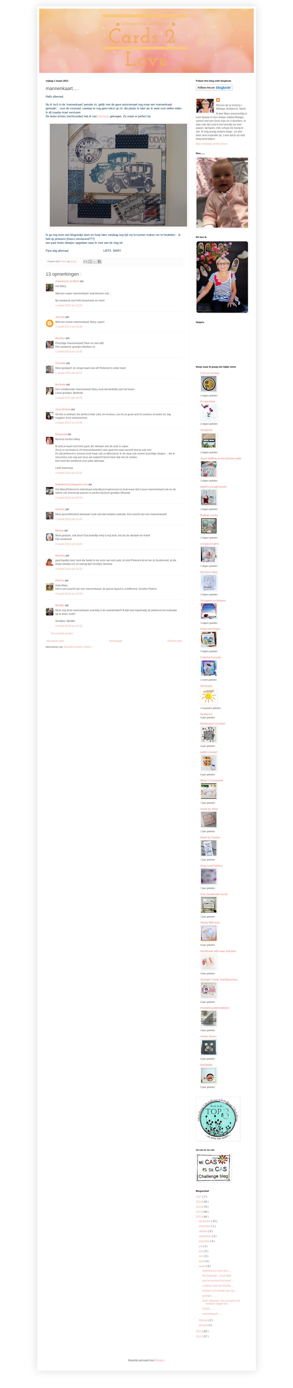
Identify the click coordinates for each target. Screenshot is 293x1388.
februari (203, 1320)
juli (201, 1246)
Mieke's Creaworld (211, 780)
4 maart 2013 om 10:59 (68, 593)
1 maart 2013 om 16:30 (68, 326)
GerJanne (206, 685)
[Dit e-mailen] (85, 261)
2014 (199, 1211)
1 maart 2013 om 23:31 (68, 472)
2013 (199, 1216)
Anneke (60, 509)
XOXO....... (208, 1308)
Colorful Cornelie (210, 657)
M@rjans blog (208, 572)
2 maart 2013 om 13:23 (68, 544)
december (205, 1221)
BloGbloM (206, 1064)
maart (202, 1266)
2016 (199, 1201)
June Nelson (63, 409)
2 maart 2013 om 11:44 (68, 519)
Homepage (115, 640)
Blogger (159, 1360)
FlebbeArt (206, 714)
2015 (199, 1206)
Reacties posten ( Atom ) (78, 646)
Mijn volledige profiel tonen (211, 143)
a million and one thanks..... (218, 1285)
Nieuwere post (55, 640)
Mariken (60, 338)
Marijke (60, 605)
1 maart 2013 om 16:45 (68, 351)
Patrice (60, 580)
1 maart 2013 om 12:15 (68, 305)
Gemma (60, 555)
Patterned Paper (210, 628)
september (205, 1236)
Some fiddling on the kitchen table (220, 458)
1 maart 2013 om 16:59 (68, 397)
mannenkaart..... (211, 1313)
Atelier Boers (208, 1036)
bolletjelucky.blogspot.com (71, 484)
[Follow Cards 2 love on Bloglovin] (214, 89)
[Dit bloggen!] (90, 261)
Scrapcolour (207, 401)
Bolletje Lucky (209, 515)
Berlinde (60, 384)
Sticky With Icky (210, 922)
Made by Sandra (210, 837)
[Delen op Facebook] (99, 261)
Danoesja (103, 116)
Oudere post (175, 640)
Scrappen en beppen (212, 600)
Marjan (59, 530)
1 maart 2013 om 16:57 (68, 372)
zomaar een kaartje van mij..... (219, 1290)
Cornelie (60, 363)
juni (201, 1251)
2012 (199, 1331)
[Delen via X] (95, 261)
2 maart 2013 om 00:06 (68, 497)
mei (201, 1256)
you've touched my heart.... (217, 1280)
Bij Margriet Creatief (212, 723)
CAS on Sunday (209, 373)
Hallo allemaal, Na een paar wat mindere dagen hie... (221, 1302)
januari (203, 1325)
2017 (199, 1196)
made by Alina (209, 809)
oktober (203, 1231)
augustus (204, 1241)
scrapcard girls (209, 543)
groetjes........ (209, 1295)
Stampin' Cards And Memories (219, 979)
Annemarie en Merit (67, 281)
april (202, 1261)
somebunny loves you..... (216, 1270)
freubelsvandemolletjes (214, 1007)
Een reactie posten (62, 633)
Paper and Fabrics (211, 865)
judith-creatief (208, 752)
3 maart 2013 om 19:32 (68, 568)
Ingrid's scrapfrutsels (213, 486)
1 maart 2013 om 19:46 (68, 422)
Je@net (60, 317)
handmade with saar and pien (218, 951)
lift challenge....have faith (216, 1275)
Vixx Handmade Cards (214, 894)
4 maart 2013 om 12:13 (68, 625)
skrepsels (206, 430)
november (205, 1226)
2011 (199, 1336)
